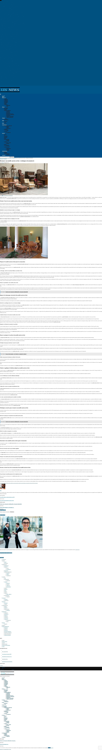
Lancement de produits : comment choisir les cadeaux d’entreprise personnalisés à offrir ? (13, 34)
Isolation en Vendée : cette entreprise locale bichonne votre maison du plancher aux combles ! (13, 28)
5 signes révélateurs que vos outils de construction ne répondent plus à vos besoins (12, 40)
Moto (7, 106)
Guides (7, 127)
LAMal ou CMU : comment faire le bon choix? (6, 78)
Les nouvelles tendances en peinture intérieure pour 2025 (8, 84)
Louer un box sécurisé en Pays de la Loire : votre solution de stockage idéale (11, 62)
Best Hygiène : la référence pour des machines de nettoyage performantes (10, 68)
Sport (5, 122)
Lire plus (52, 747)
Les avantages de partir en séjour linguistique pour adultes (8, 7)
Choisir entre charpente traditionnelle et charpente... (8, 740)
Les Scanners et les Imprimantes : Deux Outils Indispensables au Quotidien (10, 55)
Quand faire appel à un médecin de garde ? (6, 66)
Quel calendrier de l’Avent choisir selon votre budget (7, 56)
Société (3, 133)
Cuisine (5, 109)
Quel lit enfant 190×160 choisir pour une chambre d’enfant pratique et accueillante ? (12, 12)
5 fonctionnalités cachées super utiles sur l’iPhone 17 (7, 37)
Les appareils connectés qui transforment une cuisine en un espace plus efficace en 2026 (12, 33)
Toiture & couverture (9, 117)
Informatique (6, 565)
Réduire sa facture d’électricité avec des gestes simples (8, 73)
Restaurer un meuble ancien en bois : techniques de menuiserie (9, 83)
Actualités (4, 559)
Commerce (6, 100)
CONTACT (3, 155)
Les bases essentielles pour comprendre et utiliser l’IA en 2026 (9, 13)
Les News (1, 665)
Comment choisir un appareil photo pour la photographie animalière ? (10, 75)
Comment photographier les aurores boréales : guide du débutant (9, 42)
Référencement (6, 153)
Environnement (6, 139)
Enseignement (6, 145)
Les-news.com (2, 669)
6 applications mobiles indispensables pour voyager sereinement (9, 18)
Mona (3, 162)
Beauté (5, 705)
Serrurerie (8, 112)
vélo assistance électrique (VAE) (6, 654)
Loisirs (5, 146)
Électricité (6, 630)
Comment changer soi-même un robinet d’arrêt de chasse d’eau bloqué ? (10, 1)
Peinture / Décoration (9, 116)
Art (5, 578)
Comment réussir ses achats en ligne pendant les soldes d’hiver (9, 36)
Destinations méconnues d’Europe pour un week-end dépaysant (9, 51)
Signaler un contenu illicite (6, 645)
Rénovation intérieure (9, 113)
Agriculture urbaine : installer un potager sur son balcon (8, 85)
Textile (5, 103)
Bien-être (5, 121)
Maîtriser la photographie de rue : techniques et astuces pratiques (9, 38)
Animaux (8, 596)
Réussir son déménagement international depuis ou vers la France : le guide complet (12, 6)
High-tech (6, 570)
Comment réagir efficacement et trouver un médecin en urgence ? (9, 11)
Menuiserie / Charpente (10, 114)
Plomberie (8, 111)
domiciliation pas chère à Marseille (7, 661)
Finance (5, 98)
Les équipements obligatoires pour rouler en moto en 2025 (8, 53)
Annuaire (3, 642)
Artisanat (5, 102)
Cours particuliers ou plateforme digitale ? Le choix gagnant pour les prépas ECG (11, 43)
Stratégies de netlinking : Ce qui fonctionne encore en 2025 (8, 77)
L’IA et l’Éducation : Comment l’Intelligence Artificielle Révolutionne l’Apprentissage (12, 15)
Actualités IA (8, 128)
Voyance (7, 150)
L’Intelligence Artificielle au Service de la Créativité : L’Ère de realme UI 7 (10, 32)
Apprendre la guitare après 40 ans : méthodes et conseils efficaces (9, 44)
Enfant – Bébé (8, 142)
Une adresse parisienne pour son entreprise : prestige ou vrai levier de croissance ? (11, 3)
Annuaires (8, 154)
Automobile (8, 105)
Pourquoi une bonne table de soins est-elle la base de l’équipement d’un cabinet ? (11, 39)
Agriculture (6, 617)
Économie (5, 136)
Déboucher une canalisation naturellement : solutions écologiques (9, 57)
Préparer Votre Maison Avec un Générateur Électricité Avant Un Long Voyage (11, 46)
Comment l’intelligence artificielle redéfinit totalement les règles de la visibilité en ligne (12, 14)
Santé (3, 120)
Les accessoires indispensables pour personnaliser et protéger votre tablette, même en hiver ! (13, 48)
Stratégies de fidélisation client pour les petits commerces (8, 74)
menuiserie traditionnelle (3, 483)
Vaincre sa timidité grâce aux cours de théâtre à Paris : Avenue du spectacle (10, 52)
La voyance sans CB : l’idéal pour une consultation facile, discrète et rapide (11, 69)
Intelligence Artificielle (8, 125)
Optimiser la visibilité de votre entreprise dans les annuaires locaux (9, 65)
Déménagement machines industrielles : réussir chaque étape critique (10, 10)
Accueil (3, 640)
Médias (5, 606)
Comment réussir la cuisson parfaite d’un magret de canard (8, 63)
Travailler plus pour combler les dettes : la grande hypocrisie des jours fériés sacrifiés (12, 49)
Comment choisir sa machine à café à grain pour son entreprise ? (9, 76)
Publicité (5, 152)
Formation (8, 580)
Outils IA (7, 126)
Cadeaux (7, 149)
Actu (3, 96)
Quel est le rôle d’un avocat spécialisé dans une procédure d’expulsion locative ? (11, 80)
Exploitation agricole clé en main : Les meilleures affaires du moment (10, 41)
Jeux (7, 130)
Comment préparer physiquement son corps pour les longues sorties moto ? (10, 17)
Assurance (6, 616)
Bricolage (6, 108)
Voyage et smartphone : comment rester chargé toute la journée (9, 20)
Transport (5, 104)
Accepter (49, 747)
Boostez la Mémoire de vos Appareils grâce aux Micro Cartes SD (9, 50)
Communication (4, 151)
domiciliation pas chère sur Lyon (7, 656)
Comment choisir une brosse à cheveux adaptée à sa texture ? (8, 4)
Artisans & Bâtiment (7, 110)
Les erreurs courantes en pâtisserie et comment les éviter (8, 60)
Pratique (3, 625)
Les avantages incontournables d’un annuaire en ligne (8, 82)
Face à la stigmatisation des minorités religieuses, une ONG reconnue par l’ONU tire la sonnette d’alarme (15, 5)
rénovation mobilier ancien (11, 483)
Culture (5, 134)
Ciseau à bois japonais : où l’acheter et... (7, 507)
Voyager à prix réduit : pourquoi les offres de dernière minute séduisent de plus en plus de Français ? (14, 67)
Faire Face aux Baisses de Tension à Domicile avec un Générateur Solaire (10, 71)
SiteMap (13, 669)
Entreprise (4, 97)
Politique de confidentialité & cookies (5, 749)
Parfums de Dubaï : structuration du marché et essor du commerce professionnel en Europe (13, 29)
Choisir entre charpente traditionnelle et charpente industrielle (9, 81)
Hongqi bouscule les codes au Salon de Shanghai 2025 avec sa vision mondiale (11, 70)
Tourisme (5, 118)
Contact (3, 646)
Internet (5, 131)
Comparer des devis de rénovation (5, 79)
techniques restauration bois (27, 483)
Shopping (7, 147)
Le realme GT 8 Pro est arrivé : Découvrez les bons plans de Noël (9, 31)
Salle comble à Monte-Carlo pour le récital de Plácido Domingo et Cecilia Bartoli (11, 21)
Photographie (8, 148)
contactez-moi (77, 549)
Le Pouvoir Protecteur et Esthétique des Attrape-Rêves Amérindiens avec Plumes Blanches (13, 64)
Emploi (5, 144)
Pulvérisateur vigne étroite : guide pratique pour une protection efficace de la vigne (12, 9)
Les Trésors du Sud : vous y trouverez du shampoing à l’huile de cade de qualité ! (11, 26)
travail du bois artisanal (34, 483)
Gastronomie (6, 119)
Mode (3, 123)
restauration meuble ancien (19, 483)
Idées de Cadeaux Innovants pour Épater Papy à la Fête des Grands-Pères (10, 61)
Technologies (4, 124)
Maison (3, 601)
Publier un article (4, 641)
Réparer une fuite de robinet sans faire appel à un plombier (8, 54)
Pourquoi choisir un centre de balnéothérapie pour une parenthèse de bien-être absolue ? (12, 16)
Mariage (7, 143)
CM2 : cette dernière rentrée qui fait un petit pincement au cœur (9, 8)
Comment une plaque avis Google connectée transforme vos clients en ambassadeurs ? (12, 23)
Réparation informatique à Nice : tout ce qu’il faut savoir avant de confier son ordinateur (12, 24)
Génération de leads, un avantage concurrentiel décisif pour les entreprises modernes (12, 72)
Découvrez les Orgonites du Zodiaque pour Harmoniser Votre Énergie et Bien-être (11, 59)
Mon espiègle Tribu (5, 651)
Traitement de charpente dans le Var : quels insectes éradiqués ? (9, 25)
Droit (5, 138)
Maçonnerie (8, 115)
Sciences (5, 135)
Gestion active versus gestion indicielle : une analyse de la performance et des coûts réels (13, 22)
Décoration (6, 107)
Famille (5, 141)
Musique (5, 137)
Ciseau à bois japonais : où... (4, 744)
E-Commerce (8, 132)
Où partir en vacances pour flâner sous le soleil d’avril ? (8, 27)
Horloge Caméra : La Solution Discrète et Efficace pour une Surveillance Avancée (11, 45)
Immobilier (6, 99)
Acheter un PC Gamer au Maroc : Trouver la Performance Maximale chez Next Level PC (12, 35)
